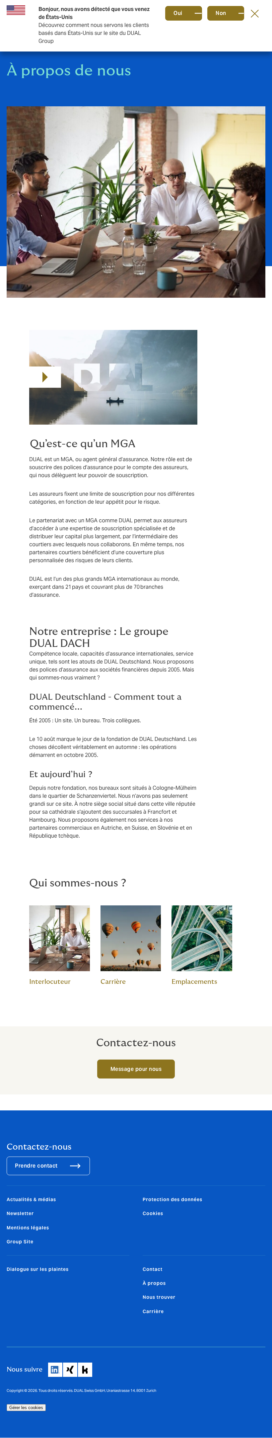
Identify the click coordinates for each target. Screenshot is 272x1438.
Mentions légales (28, 1228)
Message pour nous (136, 1069)
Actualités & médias (31, 1199)
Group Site (20, 1242)
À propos (154, 1283)
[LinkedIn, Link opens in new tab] (55, 1369)
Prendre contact (36, 1165)
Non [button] (221, 13)
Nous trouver (159, 1297)
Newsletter (20, 1213)
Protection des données (172, 1199)
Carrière (153, 1311)
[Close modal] (254, 13)
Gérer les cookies (26, 1407)
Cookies (153, 1213)
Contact (153, 1269)
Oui (177, 13)
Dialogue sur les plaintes (38, 1269)
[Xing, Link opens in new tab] (70, 1369)
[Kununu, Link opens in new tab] (85, 1369)
